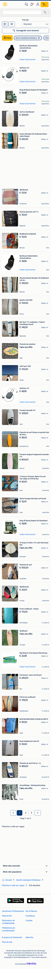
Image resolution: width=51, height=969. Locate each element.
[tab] (5, 24)
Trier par (25, 20)
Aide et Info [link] (7, 916)
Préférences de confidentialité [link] (8, 929)
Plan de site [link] (7, 942)
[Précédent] (13, 813)
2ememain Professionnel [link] (13, 911)
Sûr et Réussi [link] (31, 911)
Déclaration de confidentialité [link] (8, 921)
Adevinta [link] (29, 937)
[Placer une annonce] (45, 4)
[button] (32, 4)
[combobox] (22, 12)
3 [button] (31, 813)
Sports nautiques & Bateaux (26, 38)
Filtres (8, 38)
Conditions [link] (30, 916)
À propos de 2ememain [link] (12, 937)
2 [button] (25, 813)
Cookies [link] (29, 920)
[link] (5, 4)
